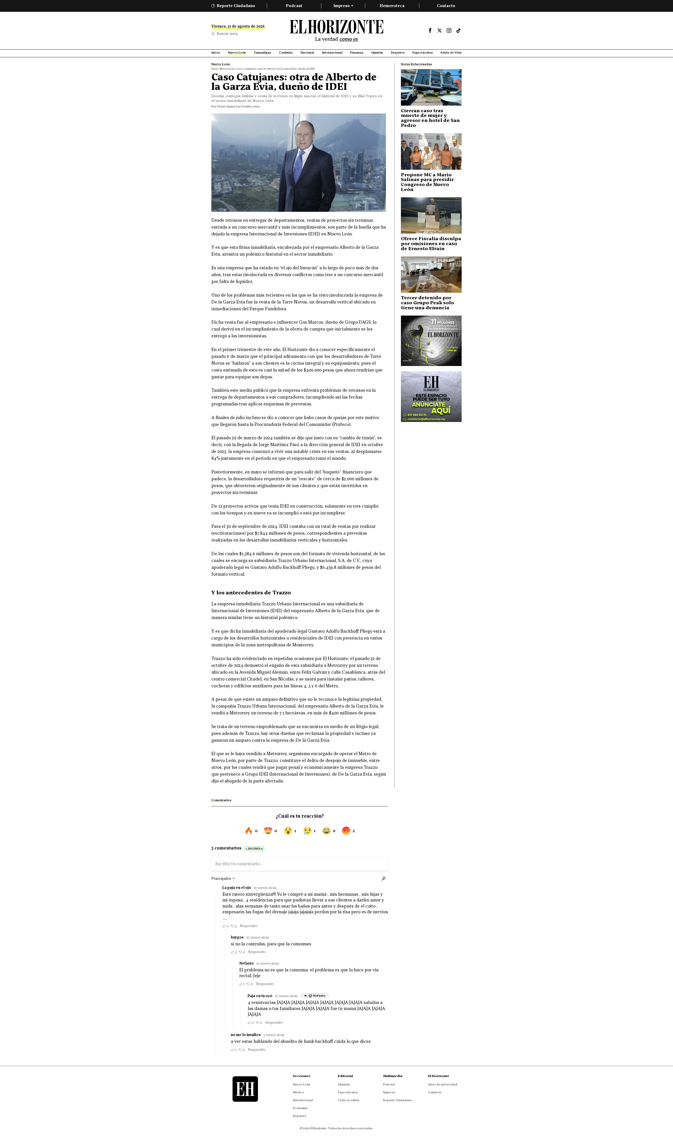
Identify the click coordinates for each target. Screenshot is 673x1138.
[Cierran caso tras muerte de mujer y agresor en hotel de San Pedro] (431, 87)
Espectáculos (348, 1092)
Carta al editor (348, 1100)
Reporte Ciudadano (234, 5)
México (298, 1092)
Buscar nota (227, 33)
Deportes (299, 1116)
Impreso (343, 5)
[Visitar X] (439, 30)
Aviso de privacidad (442, 1084)
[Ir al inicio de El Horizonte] (336, 30)
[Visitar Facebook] (430, 30)
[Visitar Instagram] (449, 30)
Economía (300, 1108)
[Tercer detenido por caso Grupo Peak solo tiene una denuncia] (431, 274)
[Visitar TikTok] (458, 30)
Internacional (303, 1100)
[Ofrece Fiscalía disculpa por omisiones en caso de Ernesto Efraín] (431, 215)
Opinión (344, 1084)
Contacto (446, 5)
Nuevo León (301, 1084)
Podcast (294, 5)
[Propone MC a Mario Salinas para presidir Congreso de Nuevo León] (431, 151)
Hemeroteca (392, 5)
